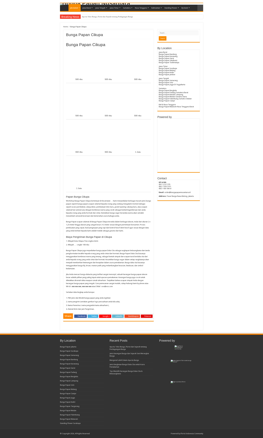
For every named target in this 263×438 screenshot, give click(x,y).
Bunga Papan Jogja (67, 398)
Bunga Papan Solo (67, 385)
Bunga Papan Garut (67, 368)
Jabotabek (74, 8)
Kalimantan (155, 8)
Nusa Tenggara (141, 8)
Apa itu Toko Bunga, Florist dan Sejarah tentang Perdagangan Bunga (107, 17)
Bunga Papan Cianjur (68, 393)
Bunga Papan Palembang (70, 415)
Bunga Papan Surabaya (69, 351)
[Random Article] (200, 8)
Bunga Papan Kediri (67, 402)
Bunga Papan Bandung (69, 359)
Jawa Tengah (100, 8)
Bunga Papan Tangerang (69, 406)
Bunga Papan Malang (68, 389)
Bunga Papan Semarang (69, 355)
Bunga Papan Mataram (69, 419)
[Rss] (167, 433)
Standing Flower (170, 8)
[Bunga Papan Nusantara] (131, 4)
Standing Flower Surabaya (70, 423)
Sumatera (127, 8)
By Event (184, 8)
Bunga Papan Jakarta (68, 347)
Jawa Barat (86, 8)
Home (64, 7)
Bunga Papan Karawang (69, 364)
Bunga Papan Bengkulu (69, 376)
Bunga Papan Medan (68, 410)
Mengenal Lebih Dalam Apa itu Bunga (124, 360)
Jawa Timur (114, 8)
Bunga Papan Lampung (69, 381)
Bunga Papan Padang (68, 372)
